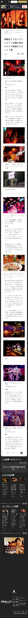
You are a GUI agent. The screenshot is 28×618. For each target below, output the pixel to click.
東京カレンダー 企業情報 (14, 605)
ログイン (14, 1)
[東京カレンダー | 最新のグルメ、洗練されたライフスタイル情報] (2, 2)
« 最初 (7, 453)
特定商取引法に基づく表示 (17, 605)
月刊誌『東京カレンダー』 (22, 598)
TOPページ (14, 597)
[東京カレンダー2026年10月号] (14, 545)
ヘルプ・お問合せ (14, 599)
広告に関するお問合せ (14, 602)
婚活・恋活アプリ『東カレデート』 (22, 600)
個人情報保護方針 (17, 599)
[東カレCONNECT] (14, 6)
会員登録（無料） (22, 1)
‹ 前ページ (13, 453)
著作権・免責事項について (17, 602)
